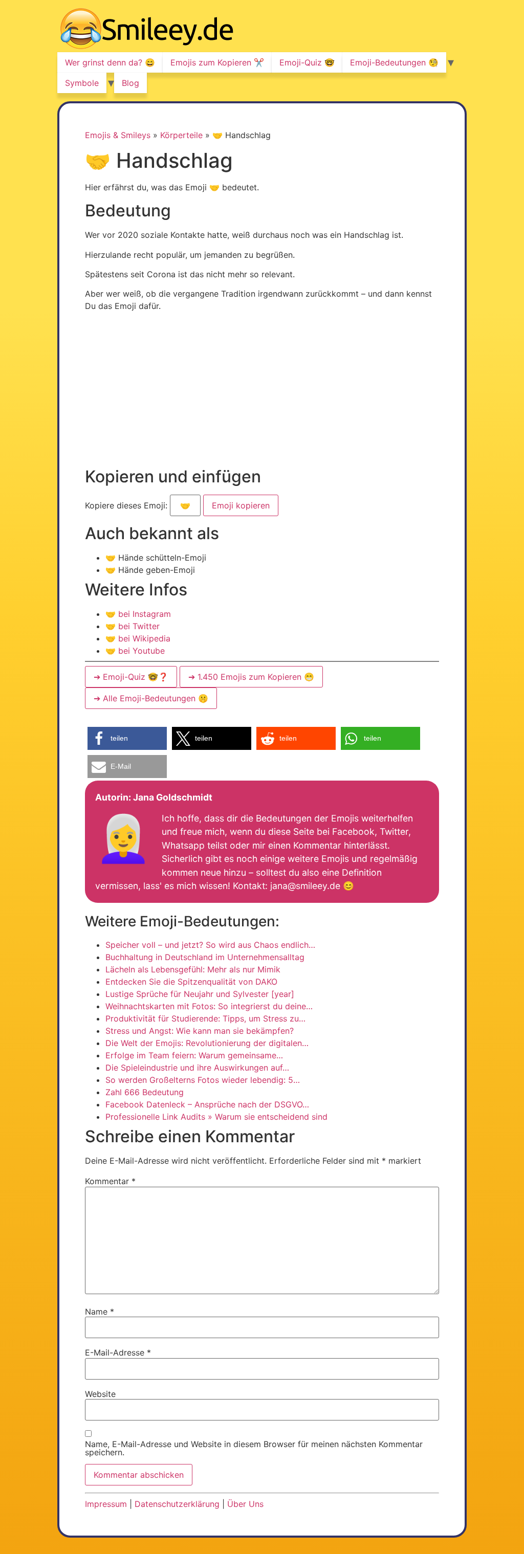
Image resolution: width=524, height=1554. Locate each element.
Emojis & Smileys (117, 135)
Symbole (82, 83)
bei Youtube (135, 651)
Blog (130, 83)
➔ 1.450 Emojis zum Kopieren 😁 (251, 677)
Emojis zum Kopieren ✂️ (217, 62)
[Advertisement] (262, 391)
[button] (127, 738)
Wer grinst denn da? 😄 (110, 62)
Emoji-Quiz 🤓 (307, 62)
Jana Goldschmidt (172, 797)
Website (100, 1394)
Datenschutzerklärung (177, 1504)
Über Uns (245, 1504)
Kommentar (110, 1181)
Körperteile (181, 135)
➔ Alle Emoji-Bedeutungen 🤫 (151, 698)
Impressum (106, 1504)
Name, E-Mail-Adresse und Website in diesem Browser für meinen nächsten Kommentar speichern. (254, 1448)
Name (99, 1311)
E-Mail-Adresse (118, 1352)
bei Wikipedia (137, 638)
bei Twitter (132, 626)
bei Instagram (138, 614)
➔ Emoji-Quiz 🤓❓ (131, 677)
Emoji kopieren (240, 502)
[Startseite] (146, 30)
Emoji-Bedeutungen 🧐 (394, 62)
